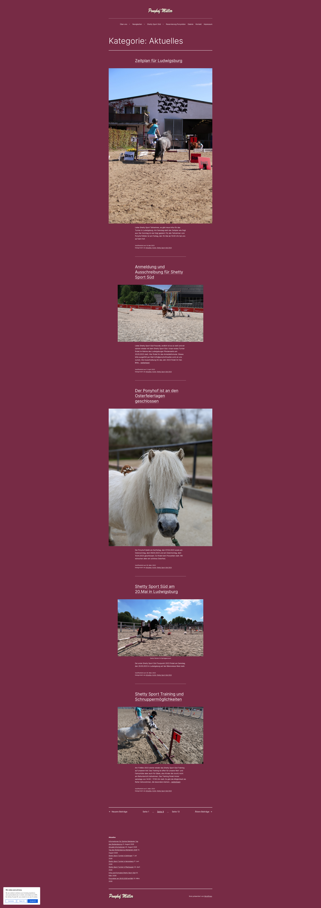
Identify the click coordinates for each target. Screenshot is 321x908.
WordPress (208, 896)
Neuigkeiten (137, 24)
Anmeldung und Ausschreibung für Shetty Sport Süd (159, 272)
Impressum (208, 24)
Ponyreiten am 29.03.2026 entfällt (121, 878)
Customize (11, 901)
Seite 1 (146, 811)
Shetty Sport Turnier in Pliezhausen (121, 867)
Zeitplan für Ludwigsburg (158, 60)
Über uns (123, 24)
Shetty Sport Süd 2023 (164, 248)
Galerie (190, 24)
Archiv (154, 248)
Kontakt (199, 24)
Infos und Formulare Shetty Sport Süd (122, 873)
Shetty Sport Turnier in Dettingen (120, 856)
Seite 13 (176, 811)
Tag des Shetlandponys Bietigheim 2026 (123, 850)
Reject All (21, 901)
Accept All (33, 901)
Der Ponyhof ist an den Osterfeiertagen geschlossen (156, 395)
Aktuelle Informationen (117, 847)
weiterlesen (145, 363)
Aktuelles (149, 248)
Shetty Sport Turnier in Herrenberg (121, 861)
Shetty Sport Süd (154, 24)
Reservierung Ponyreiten (176, 24)
